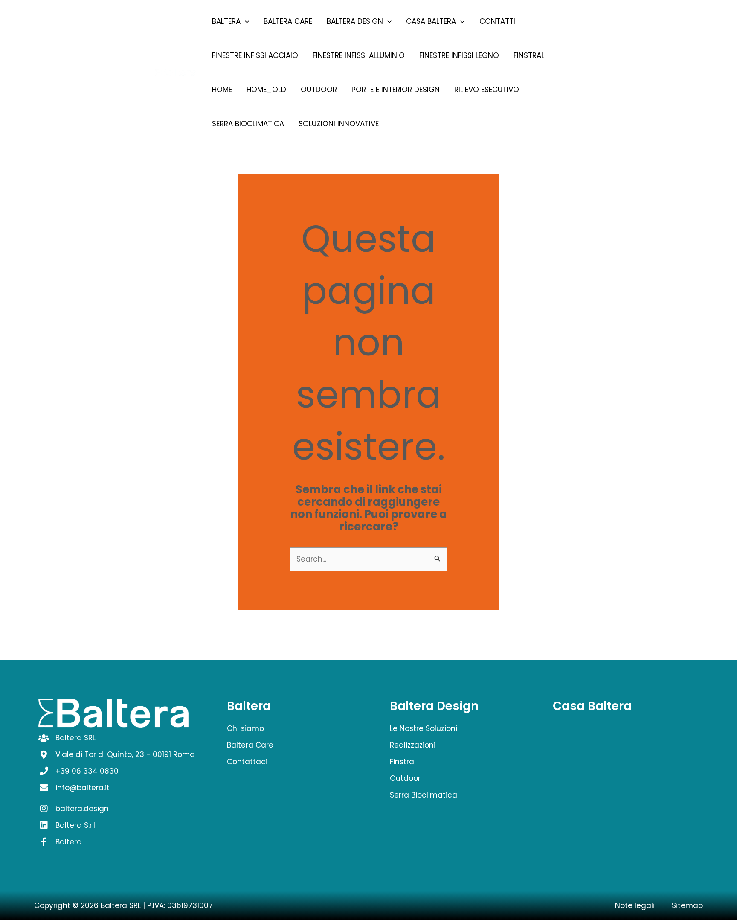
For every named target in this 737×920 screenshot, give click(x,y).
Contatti (497, 21)
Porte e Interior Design (395, 89)
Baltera (226, 21)
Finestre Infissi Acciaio (255, 55)
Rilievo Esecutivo (486, 89)
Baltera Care (288, 21)
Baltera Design (355, 21)
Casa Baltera (431, 21)
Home (222, 89)
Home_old (266, 89)
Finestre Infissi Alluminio (359, 55)
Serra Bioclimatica (248, 124)
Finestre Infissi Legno (459, 55)
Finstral (529, 55)
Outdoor (319, 89)
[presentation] (245, 21)
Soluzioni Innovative (339, 124)
